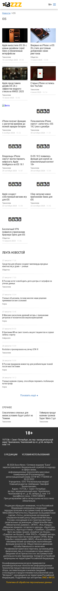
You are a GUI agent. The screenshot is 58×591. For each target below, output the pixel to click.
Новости (6, 13)
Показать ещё (28, 395)
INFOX (52, 577)
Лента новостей (13, 252)
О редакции (10, 454)
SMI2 (44, 577)
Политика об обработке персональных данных (29, 582)
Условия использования (36, 454)
